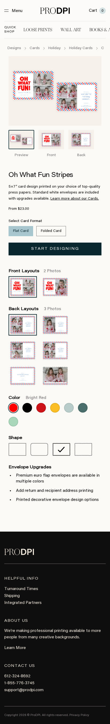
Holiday (54, 48)
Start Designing (55, 249)
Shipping (12, 596)
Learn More (15, 648)
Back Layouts (35, 309)
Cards (35, 48)
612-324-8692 (17, 676)
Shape (15, 438)
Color (27, 398)
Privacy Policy (79, 715)
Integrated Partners (23, 603)
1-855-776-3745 (19, 683)
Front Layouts (35, 271)
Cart (96, 11)
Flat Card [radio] (21, 231)
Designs (14, 48)
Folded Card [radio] (51, 231)
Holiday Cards (81, 48)
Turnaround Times (21, 589)
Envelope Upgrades (30, 467)
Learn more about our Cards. (74, 199)
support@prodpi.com (24, 690)
